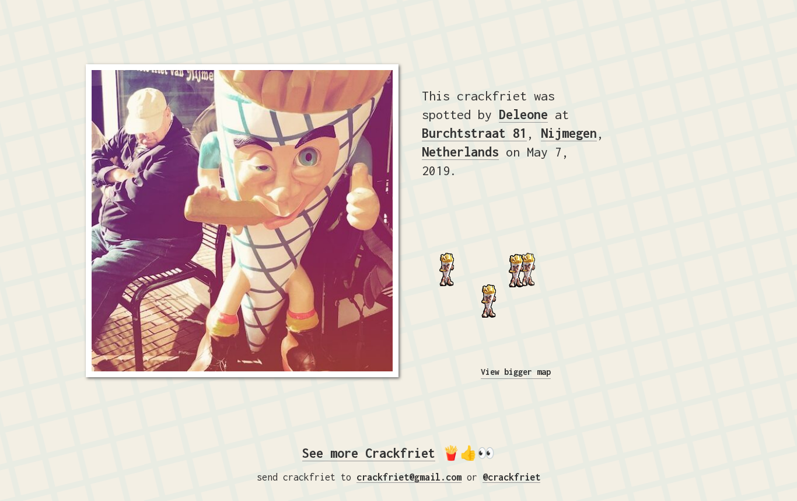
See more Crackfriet (368, 453)
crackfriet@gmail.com (409, 477)
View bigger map (516, 372)
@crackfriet (511, 477)
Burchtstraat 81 (474, 133)
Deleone (523, 114)
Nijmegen (569, 133)
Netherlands (460, 151)
